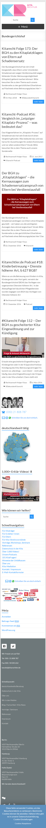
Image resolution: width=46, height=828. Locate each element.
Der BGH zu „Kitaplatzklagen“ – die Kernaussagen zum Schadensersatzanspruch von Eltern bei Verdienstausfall (22, 181)
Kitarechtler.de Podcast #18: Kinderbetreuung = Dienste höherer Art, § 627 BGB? (22, 266)
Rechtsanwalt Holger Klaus (16, 94)
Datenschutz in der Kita (12, 548)
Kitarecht (29, 246)
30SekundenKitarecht (30, 98)
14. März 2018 (11, 98)
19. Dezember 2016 (13, 304)
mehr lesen (38, 102)
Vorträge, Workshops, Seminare (16, 542)
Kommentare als (11, 625)
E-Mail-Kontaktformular (13, 572)
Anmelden (6, 616)
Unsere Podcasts (9, 554)
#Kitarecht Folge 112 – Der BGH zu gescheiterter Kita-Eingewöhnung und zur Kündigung (21, 326)
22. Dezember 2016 (13, 246)
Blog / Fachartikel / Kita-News (14, 705)
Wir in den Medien (9, 700)
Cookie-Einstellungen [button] (23, 819)
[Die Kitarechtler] (23, 5)
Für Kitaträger (8, 530)
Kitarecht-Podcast (12, 160)
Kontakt (5, 723)
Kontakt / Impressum (11, 569)
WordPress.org (8, 630)
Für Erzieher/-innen (10, 533)
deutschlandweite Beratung (13, 686)
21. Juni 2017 (37, 156)
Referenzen (7, 545)
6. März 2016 (37, 382)
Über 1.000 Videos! (10, 551)
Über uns (6, 563)
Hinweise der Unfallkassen (13, 560)
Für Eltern (6, 536)
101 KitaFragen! (9, 557)
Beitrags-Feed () (10, 621)
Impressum (6, 719)
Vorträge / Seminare (10, 709)
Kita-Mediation (9, 566)
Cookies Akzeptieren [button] (23, 823)
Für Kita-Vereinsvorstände (14, 539)
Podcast (29, 304)
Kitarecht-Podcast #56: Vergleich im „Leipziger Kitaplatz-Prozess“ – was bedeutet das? (19, 120)
